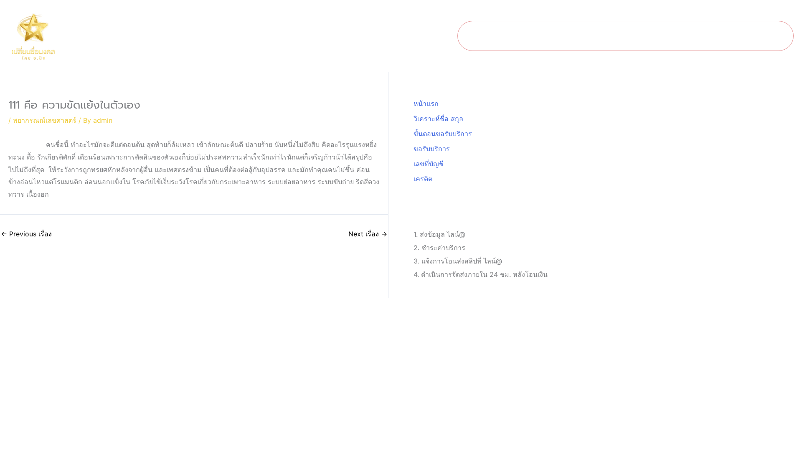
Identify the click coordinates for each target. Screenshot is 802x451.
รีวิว (770, 36)
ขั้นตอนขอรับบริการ (617, 36)
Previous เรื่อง (26, 234)
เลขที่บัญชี (429, 164)
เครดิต (423, 179)
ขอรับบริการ (684, 36)
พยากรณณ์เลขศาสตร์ (44, 120)
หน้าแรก (487, 36)
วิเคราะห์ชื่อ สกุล (438, 118)
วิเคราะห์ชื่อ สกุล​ (543, 36)
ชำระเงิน (733, 36)
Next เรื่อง (367, 234)
